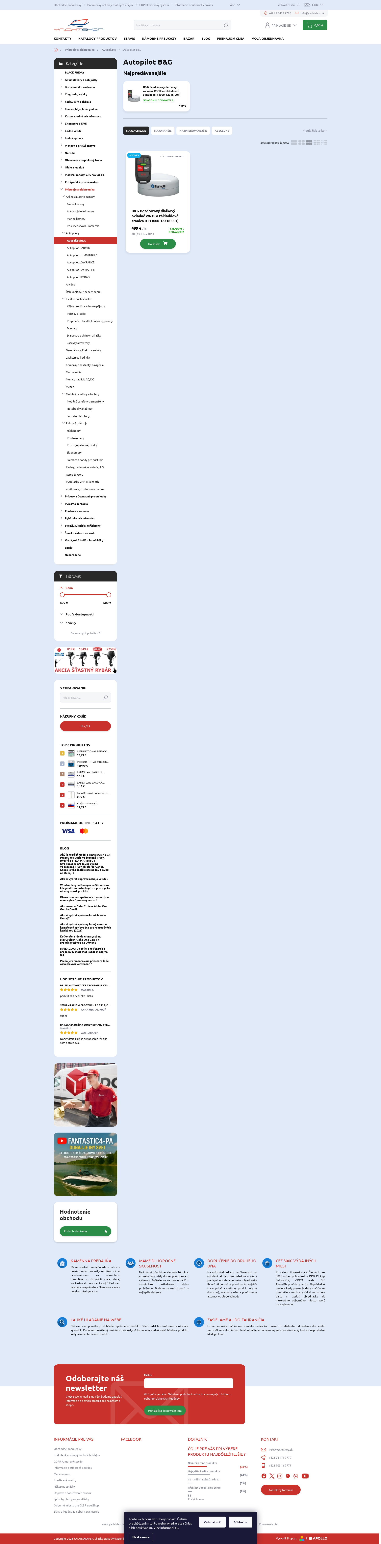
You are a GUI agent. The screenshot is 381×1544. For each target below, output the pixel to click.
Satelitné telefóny (78, 416)
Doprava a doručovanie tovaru (72, 1493)
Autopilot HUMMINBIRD (82, 255)
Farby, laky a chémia (78, 101)
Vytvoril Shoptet (286, 1538)
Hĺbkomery (74, 430)
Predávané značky (65, 1480)
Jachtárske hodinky (78, 357)
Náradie (70, 153)
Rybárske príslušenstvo (80, 518)
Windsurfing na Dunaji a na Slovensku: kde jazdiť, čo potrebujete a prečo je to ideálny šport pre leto (85, 888)
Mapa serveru (62, 1474)
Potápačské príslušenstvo (82, 182)
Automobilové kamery (80, 211)
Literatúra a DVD (76, 123)
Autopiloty (72, 233)
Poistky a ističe (76, 313)
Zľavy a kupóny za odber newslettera (76, 1511)
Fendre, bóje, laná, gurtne (81, 109)
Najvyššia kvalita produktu (204, 1471)
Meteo (70, 386)
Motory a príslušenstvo (80, 145)
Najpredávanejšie (193, 130)
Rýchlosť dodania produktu (204, 1487)
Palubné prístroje (77, 423)
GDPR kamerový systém (154, 5)
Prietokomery (75, 438)
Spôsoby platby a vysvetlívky (71, 1499)
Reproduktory (74, 474)
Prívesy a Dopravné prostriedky (86, 496)
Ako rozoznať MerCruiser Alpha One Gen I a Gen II (83, 907)
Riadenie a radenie (77, 511)
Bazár (68, 547)
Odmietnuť (212, 1522)
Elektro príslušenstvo (79, 299)
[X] (272, 1475)
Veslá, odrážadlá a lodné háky (84, 540)
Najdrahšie (162, 130)
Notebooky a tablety (79, 408)
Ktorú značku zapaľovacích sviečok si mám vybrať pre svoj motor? (84, 898)
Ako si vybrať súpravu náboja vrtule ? (84, 878)
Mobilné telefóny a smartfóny (85, 401)
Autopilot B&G (76, 240)
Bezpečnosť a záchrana (80, 87)
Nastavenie (140, 1537)
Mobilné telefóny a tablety (82, 394)
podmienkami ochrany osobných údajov (204, 1394)
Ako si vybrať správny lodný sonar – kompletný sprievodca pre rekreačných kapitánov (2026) (85, 927)
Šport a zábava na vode (80, 533)
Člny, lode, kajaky (76, 94)
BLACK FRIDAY (74, 72)
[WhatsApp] (296, 1475)
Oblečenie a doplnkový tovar (83, 160)
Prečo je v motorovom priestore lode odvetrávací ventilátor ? (84, 962)
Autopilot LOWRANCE (80, 262)
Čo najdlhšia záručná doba (203, 1479)
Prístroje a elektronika (80, 189)
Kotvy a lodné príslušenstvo (83, 116)
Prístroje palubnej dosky (82, 445)
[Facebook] (264, 1475)
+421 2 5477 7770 (280, 1457)
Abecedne (222, 130)
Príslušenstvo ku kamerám (83, 225)
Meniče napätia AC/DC (80, 379)
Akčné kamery (75, 204)
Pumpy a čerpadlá (76, 503)
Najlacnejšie (136, 130)
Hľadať (226, 25)
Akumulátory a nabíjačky (81, 79)
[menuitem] (64, 38)
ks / (85, 726)
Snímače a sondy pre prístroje (85, 459)
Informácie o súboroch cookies (194, 5)
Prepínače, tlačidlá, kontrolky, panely (90, 321)
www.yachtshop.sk (113, 1524)
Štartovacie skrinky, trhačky (84, 335)
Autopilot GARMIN (78, 248)
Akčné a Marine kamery (80, 196)
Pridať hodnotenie (75, 1231)
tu (176, 1527)
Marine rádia (73, 372)
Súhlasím (240, 1522)
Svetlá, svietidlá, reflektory (83, 525)
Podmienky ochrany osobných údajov (110, 5)
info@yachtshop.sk (280, 1449)
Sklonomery (74, 452)
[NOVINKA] (158, 179)
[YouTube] (305, 1475)
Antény (70, 284)
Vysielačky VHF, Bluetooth (82, 481)
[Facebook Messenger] (288, 1475)
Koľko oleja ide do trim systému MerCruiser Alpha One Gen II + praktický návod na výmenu (80, 939)
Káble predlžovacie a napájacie (86, 306)
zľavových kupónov (168, 1398)
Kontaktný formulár (280, 1490)
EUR (315, 5)
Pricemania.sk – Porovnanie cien (259, 1524)
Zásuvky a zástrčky (78, 342)
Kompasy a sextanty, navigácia (85, 365)
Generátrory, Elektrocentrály (84, 350)
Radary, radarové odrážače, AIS (85, 467)
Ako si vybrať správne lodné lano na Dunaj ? (83, 916)
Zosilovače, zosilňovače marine (85, 489)
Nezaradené (73, 554)
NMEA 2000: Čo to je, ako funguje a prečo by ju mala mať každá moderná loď (84, 951)
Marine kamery (76, 218)
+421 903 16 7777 (280, 1465)
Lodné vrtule (73, 131)
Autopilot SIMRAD (78, 277)
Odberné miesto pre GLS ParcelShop (76, 1505)
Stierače (72, 328)
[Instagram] (280, 1475)
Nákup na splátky (64, 1486)
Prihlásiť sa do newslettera (165, 1410)
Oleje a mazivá (74, 167)
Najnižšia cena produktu (202, 1463)
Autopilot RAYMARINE (81, 269)
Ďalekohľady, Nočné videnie (83, 291)
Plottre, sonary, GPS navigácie (84, 174)
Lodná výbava (74, 138)
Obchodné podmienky (67, 5)
